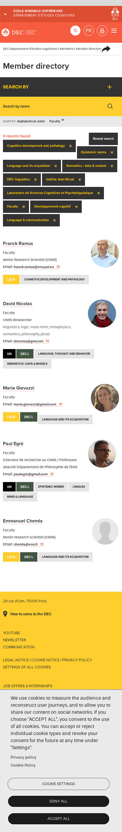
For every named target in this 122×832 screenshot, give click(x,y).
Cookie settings (58, 783)
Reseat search (103, 139)
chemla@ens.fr (26, 544)
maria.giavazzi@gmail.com (35, 404)
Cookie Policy (23, 765)
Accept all (58, 818)
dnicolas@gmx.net (28, 341)
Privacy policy (23, 757)
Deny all (58, 801)
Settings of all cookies (27, 667)
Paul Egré (13, 444)
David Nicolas (17, 304)
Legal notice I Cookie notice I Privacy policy (47, 660)
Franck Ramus (18, 243)
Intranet (102, 30)
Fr (89, 31)
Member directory (89, 49)
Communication (18, 647)
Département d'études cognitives (44, 15)
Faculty (57, 121)
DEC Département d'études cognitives (19, 32)
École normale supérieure (37, 11)
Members (66, 49)
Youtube (11, 633)
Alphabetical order (31, 121)
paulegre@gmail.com (31, 474)
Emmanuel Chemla (23, 521)
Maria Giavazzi (18, 388)
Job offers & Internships (27, 686)
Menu (114, 30)
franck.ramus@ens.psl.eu (34, 267)
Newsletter (14, 640)
